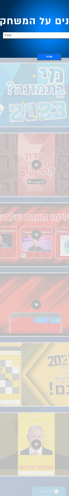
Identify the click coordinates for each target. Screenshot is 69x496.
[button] (49, 56)
